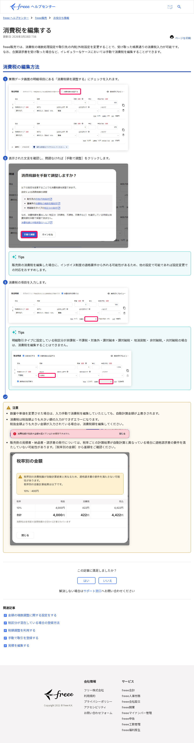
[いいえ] (108, 580)
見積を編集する (18, 645)
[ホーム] (32, 7)
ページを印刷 (183, 38)
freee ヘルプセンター (16, 18)
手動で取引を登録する (23, 637)
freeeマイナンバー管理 (137, 713)
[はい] (86, 580)
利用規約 (89, 696)
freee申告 (128, 718)
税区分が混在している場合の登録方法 (34, 622)
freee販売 (41, 18)
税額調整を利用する (21, 630)
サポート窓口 (92, 591)
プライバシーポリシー (98, 701)
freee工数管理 (131, 724)
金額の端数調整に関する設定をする (32, 615)
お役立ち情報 (61, 18)
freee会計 (128, 690)
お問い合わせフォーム (98, 713)
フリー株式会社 (94, 690)
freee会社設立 (131, 701)
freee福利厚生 (131, 730)
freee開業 (128, 707)
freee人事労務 (131, 696)
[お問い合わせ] (170, 7)
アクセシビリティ (95, 707)
